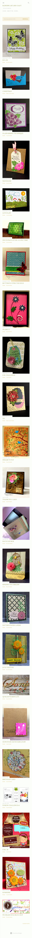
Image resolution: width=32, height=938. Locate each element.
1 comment (8, 377)
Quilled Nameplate (10, 697)
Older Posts (26, 923)
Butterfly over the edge (13, 283)
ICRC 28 (5, 850)
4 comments (9, 215)
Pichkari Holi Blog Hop (12, 915)
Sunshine (6, 892)
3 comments (9, 781)
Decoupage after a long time (15, 240)
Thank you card (9, 499)
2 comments (9, 183)
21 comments (9, 917)
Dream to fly (8, 460)
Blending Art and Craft (11, 5)
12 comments (9, 62)
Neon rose (6, 181)
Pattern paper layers (11, 625)
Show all (25, 19)
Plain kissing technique (12, 133)
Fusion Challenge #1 (11, 805)
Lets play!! (6, 213)
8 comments (9, 586)
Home (4, 11)
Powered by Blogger (17, 933)
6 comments (9, 285)
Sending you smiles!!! (10, 584)
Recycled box (8, 541)
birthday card (8, 779)
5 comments (9, 331)
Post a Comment (10, 93)
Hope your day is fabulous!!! (14, 742)
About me (10, 11)
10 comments (9, 543)
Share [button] (3, 62)
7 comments (9, 135)
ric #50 (5, 60)
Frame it (6, 329)
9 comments (9, 462)
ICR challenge (8, 375)
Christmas (7, 91)
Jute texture (8, 667)
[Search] (29, 2)
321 (3, 418)
